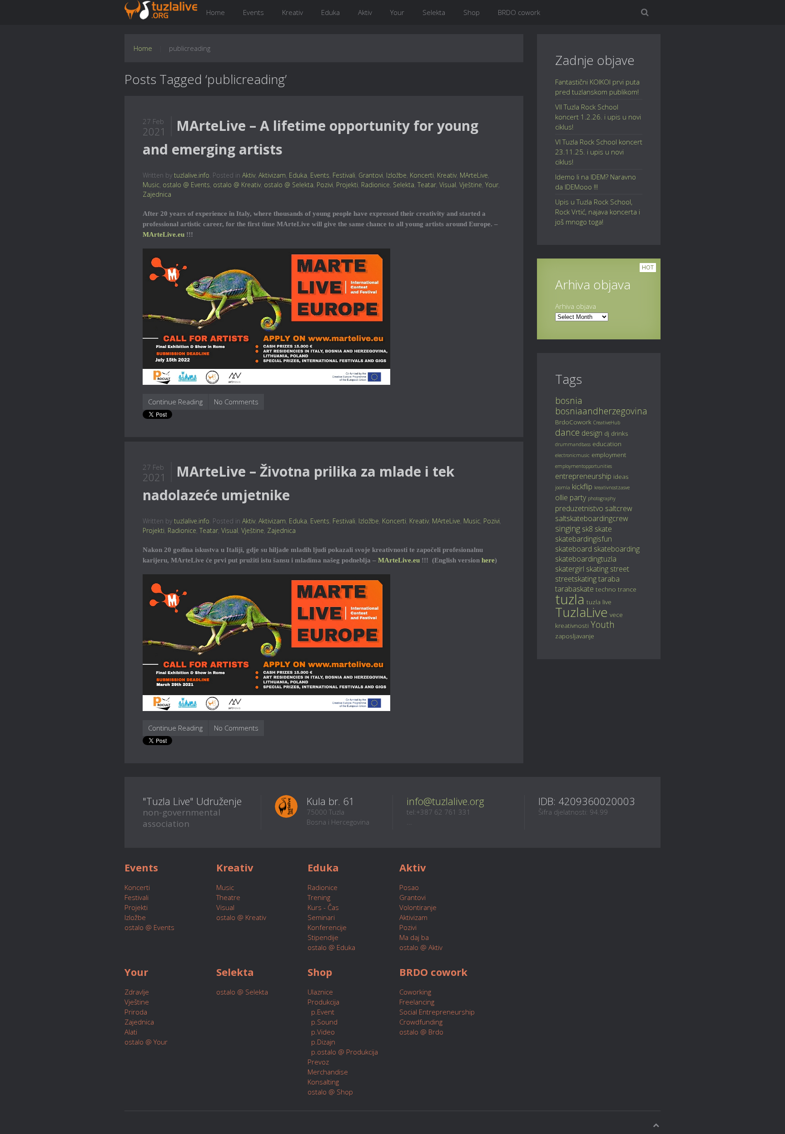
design (591, 433)
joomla (562, 487)
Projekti (347, 184)
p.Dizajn (321, 1041)
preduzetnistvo (579, 508)
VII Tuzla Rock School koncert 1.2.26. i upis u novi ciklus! (598, 116)
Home (215, 12)
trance (627, 589)
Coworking (415, 991)
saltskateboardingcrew (591, 518)
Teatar (426, 184)
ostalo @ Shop (330, 1091)
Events (253, 12)
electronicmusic (572, 455)
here (488, 560)
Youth (603, 624)
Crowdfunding (420, 1021)
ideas (621, 476)
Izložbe (396, 175)
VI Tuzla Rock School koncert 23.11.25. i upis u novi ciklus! (598, 151)
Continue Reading (175, 401)
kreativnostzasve (612, 487)
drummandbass (573, 444)
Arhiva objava (575, 306)
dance (567, 432)
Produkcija (323, 1001)
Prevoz (318, 1061)
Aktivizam (272, 175)
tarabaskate (574, 589)
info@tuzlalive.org (445, 801)
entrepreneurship (583, 476)
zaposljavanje (574, 636)
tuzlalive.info (191, 175)
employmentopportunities (583, 466)
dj (606, 433)
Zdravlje (136, 991)
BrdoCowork (573, 422)
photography (602, 498)
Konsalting (323, 1081)
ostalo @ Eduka (331, 947)
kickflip (582, 487)
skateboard (573, 549)
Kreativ (292, 12)
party (578, 497)
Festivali (344, 175)
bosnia (568, 400)
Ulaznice (320, 991)
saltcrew (618, 508)
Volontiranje (418, 907)
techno (606, 589)
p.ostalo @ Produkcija (343, 1051)
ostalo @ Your (146, 1041)
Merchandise (328, 1071)
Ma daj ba (414, 937)
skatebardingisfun (583, 539)
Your (397, 12)
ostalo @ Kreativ (237, 184)
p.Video (321, 1031)
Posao (409, 887)
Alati (130, 1031)
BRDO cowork (519, 12)
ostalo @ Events (186, 184)
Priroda (135, 1011)
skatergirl (569, 569)
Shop (471, 12)
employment (608, 454)
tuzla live (598, 601)
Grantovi (370, 175)
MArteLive (474, 175)
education (606, 443)
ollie (561, 497)
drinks (619, 433)
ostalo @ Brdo (421, 1031)
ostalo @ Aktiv (420, 947)
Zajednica (157, 194)
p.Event (321, 1011)
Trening (319, 897)
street (619, 569)
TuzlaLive (581, 612)
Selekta (433, 12)
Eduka (330, 12)
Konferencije (327, 927)
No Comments (236, 401)
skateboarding (617, 549)
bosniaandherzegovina (601, 411)
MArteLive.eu (163, 234)
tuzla (570, 599)
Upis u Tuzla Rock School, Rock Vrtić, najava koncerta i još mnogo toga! (597, 211)
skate (603, 529)
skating (597, 569)
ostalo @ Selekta (288, 184)
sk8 (587, 529)
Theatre (228, 897)
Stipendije (323, 937)
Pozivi (325, 184)
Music (151, 184)
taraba (609, 579)
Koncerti (422, 175)
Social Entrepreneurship (437, 1011)
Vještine (470, 184)
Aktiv (365, 12)
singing (567, 528)
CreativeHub (606, 422)
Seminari (321, 917)
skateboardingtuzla (585, 559)
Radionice (375, 184)
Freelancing (416, 1001)
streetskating (575, 579)
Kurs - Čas (323, 907)
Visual (447, 184)
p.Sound (323, 1021)
